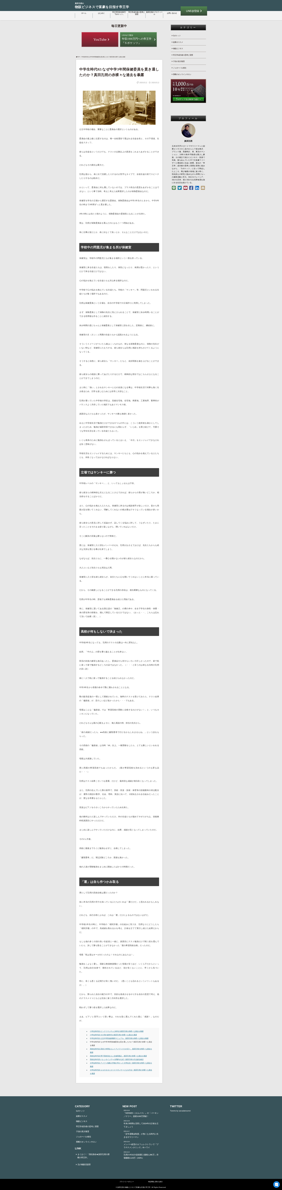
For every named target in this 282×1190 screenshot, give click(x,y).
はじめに (101, 13)
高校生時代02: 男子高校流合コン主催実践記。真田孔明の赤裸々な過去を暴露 (118, 1056)
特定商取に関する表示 (155, 1182)
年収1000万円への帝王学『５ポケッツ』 (137, 39)
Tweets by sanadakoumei (180, 1111)
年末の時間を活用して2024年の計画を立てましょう (141, 1124)
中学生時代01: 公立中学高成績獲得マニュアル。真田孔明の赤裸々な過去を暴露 (119, 1038)
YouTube (100, 39)
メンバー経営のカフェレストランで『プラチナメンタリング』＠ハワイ (141, 1145)
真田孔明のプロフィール (154, 13)
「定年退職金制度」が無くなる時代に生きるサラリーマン (141, 1134)
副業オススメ (178, 42)
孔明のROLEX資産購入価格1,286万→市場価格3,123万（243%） (141, 1155)
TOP (78, 56)
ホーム (83, 13)
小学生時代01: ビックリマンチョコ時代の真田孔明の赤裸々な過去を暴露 (116, 1031)
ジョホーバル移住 (179, 68)
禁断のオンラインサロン (182, 74)
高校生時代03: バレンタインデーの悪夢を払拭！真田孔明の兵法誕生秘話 (116, 1059)
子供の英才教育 (179, 61)
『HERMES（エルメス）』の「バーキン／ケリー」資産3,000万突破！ (141, 1113)
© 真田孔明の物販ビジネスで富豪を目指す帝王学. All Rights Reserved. (141, 1187)
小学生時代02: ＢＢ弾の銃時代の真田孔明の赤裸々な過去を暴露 (113, 1035)
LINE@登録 (192, 10)
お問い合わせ (172, 13)
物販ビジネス (178, 48)
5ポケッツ (177, 36)
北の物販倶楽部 (84, 1164)
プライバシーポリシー (127, 1182)
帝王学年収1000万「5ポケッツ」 (119, 13)
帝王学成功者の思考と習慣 (136, 13)
